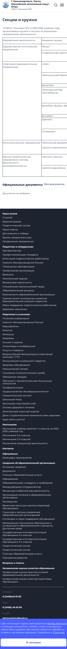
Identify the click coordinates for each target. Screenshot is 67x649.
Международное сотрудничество (21, 487)
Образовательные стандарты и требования (27, 482)
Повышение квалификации (18, 266)
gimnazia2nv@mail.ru (15, 618)
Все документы (54, 184)
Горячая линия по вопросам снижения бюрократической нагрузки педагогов (24, 300)
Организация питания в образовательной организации (26, 496)
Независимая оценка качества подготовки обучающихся (27, 580)
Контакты (8, 448)
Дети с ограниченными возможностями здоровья (31, 415)
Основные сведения (14, 467)
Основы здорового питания (18, 407)
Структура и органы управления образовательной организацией (21, 513)
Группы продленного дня (16, 237)
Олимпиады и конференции (18, 346)
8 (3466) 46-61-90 (12, 607)
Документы (8, 471)
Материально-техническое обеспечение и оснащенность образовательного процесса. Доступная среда (27, 526)
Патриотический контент (17, 395)
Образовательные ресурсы (18, 290)
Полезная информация (15, 318)
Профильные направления (18, 241)
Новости (7, 330)
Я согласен (33, 642)
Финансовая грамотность (17, 282)
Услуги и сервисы (12, 350)
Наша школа (9, 213)
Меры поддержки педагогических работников (29, 305)
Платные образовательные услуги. (22, 553)
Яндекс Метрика (56, 623)
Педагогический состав (16, 225)
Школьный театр (12, 399)
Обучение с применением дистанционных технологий (27, 382)
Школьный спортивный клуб (19, 403)
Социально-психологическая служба (23, 373)
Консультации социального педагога (23, 360)
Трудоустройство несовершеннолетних (25, 391)
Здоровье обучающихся (16, 365)
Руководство (9, 501)
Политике (59, 632)
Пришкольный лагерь (15, 368)
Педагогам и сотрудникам (17, 246)
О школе (7, 217)
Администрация (11, 221)
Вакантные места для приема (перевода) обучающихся (26, 507)
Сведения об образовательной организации (28, 463)
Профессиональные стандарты (20, 254)
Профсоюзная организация (18, 270)
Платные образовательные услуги (22, 474)
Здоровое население (14, 309)
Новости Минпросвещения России (22, 262)
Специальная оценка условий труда (23, 286)
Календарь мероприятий (17, 457)
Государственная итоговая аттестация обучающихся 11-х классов (24, 540)
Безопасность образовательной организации (28, 294)
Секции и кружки (12, 342)
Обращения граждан (14, 376)
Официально (10, 454)
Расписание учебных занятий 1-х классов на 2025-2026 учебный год (30, 430)
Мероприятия (10, 326)
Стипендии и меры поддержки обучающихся (28, 519)
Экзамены (8, 338)
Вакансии (8, 274)
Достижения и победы (15, 233)
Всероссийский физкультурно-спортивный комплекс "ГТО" (27, 355)
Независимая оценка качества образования (28, 568)
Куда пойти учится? (13, 419)
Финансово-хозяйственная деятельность (25, 490)
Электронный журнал (15, 278)
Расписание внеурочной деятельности (25, 443)
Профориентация (12, 387)
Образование (10, 479)
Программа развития (14, 557)
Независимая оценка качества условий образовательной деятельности (25, 573)
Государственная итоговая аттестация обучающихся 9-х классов (24, 534)
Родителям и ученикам (16, 314)
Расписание (9, 424)
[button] (56, 5)
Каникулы (8, 334)
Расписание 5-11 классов (16, 439)
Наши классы (10, 229)
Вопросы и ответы (13, 563)
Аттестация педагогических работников (25, 258)
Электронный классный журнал (20, 411)
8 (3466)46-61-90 (11, 596)
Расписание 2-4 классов (16, 435)
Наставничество (11, 250)
